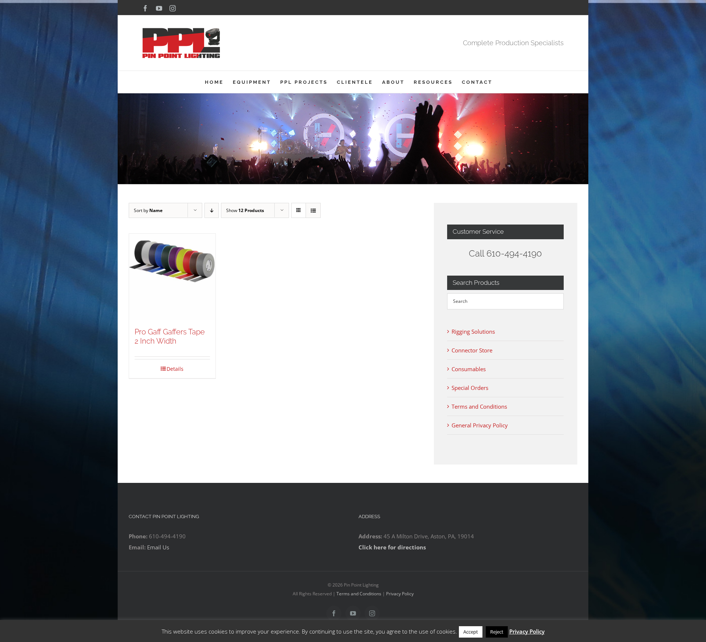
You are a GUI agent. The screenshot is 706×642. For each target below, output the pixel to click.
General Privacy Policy (480, 425)
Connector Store (472, 350)
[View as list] (313, 210)
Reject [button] (496, 631)
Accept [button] (470, 631)
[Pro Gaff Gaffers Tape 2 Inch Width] (172, 277)
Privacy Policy (400, 594)
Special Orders (470, 387)
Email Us (158, 547)
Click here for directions (392, 547)
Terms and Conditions (479, 406)
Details (175, 368)
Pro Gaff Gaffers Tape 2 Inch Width (170, 336)
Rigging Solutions (473, 331)
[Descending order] (211, 210)
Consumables (469, 369)
